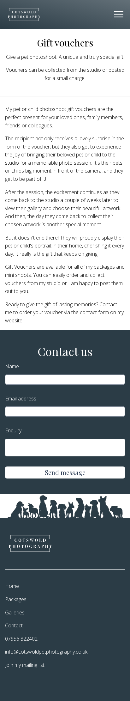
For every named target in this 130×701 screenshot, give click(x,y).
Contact (14, 625)
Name (12, 366)
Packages (16, 599)
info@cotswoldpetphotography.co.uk (46, 651)
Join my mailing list (24, 664)
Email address (20, 398)
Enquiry (13, 430)
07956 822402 (21, 638)
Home (12, 585)
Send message (65, 472)
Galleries (15, 612)
